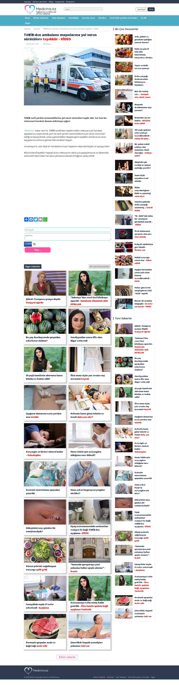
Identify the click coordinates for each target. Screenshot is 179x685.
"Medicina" (29, 130)
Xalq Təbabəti (121, 677)
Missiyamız (70, 2)
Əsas (27, 17)
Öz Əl (143, 17)
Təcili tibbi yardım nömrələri (123, 17)
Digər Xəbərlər (32, 266)
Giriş (151, 9)
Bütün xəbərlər (67, 657)
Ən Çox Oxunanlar (99, 266)
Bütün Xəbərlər (40, 17)
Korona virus (88, 17)
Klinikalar (110, 677)
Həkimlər (27, 2)
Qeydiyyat (141, 9)
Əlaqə (51, 2)
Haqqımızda (59, 2)
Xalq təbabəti (58, 17)
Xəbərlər (27, 29)
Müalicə (102, 17)
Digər (27, 23)
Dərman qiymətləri (40, 2)
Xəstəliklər (73, 17)
